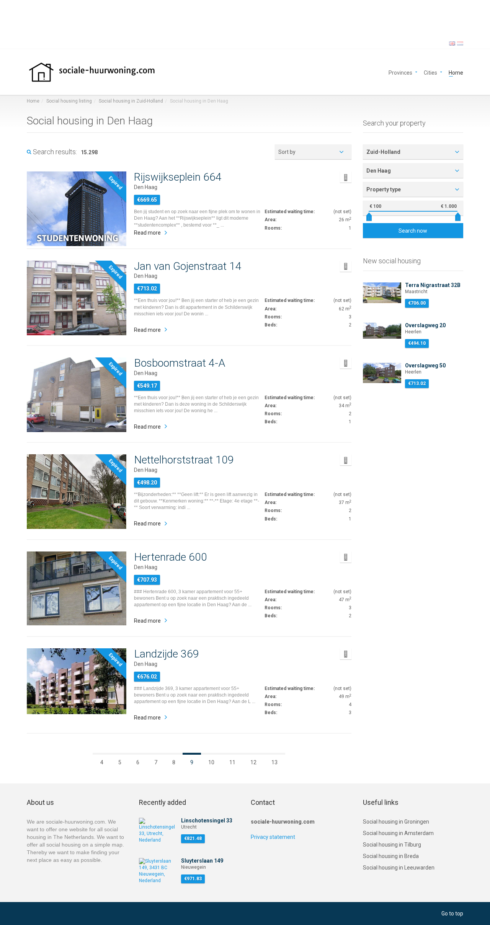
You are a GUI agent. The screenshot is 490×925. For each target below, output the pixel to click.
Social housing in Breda (391, 856)
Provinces (400, 72)
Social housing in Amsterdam (398, 833)
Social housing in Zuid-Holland (131, 101)
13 (274, 762)
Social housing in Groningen (396, 822)
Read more (147, 233)
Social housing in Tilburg (392, 845)
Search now (413, 231)
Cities (430, 72)
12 (253, 762)
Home (456, 72)
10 (211, 762)
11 (232, 762)
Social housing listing (69, 101)
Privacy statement (273, 837)
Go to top (452, 913)
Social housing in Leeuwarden (398, 868)
